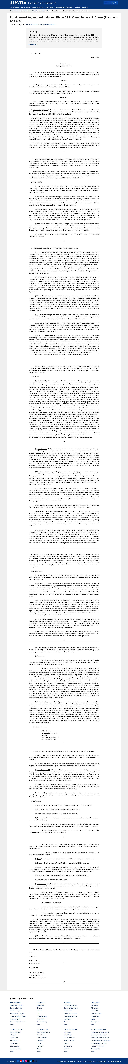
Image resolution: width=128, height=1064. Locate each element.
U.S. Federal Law (16, 1029)
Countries (67, 1049)
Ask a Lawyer (25, 7)
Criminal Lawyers (15, 1011)
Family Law (40, 1019)
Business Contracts (25, 10)
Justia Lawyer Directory (98, 1035)
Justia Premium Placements (100, 1038)
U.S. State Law (42, 1029)
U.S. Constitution (15, 1032)
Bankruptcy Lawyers (16, 1005)
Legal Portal (71, 1061)
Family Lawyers (15, 1019)
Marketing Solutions (81, 7)
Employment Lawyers (17, 1014)
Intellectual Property (70, 1014)
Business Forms (69, 1038)
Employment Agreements (48, 24)
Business (67, 1002)
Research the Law (37, 7)
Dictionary (94, 1005)
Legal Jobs (67, 1032)
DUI (38, 1014)
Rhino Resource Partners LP (40, 10)
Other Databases (70, 1029)
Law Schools (49, 7)
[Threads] (28, 1061)
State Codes (41, 1035)
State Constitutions (43, 1032)
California (40, 1040)
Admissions (94, 1008)
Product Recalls (69, 1040)
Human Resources (32, 24)
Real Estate (67, 1019)
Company (79, 1061)
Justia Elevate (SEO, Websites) (100, 1040)
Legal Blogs (68, 1035)
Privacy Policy (102, 1061)
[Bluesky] (31, 1061)
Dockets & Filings (15, 1049)
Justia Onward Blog (97, 1046)
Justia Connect (62, 1061)
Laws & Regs (59, 7)
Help (84, 1061)
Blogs (93, 1019)
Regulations (14, 1038)
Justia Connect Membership (100, 1032)
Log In (107, 3)
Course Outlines (96, 1014)
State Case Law (42, 1038)
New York (40, 1046)
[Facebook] (23, 1061)
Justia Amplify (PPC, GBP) (99, 1043)
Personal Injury (42, 1022)
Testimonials (95, 1049)
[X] (33, 1061)
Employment (68, 1011)
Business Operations (71, 1008)
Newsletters (69, 7)
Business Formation (70, 1005)
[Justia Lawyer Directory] (36, 1061)
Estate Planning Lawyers (18, 1016)
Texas (39, 1049)
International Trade (70, 1016)
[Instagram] (26, 1061)
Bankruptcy (41, 1005)
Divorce (39, 1011)
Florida (39, 1043)
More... (12, 1025)
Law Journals (95, 1016)
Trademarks (68, 1046)
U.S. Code (13, 1035)
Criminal (39, 1008)
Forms (16, 10)
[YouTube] (21, 1061)
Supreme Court (15, 1040)
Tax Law (66, 1022)
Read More (32, 45)
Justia (11, 10)
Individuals (41, 1002)
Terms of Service (92, 1061)
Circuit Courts (14, 1043)
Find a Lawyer (14, 7)
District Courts (15, 1046)
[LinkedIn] (18, 1061)
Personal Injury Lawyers (18, 1022)
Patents (66, 1043)
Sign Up (114, 3)
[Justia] (18, 2)
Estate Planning (42, 1016)
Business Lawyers (16, 1008)
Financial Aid (95, 1011)
